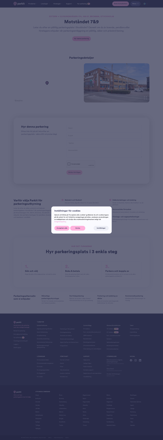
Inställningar (101, 228)
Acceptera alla (62, 228)
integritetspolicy (60, 221)
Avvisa (77, 228)
